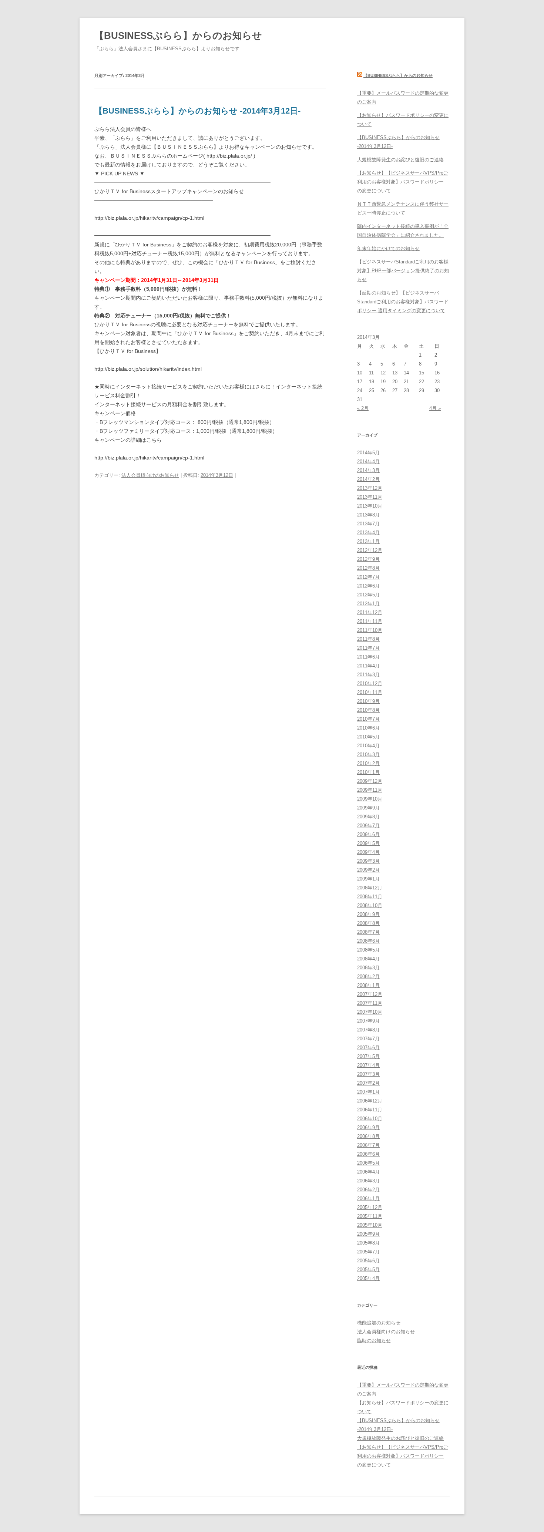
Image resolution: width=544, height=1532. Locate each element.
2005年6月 (368, 1260)
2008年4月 (368, 959)
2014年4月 (368, 461)
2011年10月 (369, 630)
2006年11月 (369, 1109)
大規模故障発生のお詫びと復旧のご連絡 (400, 159)
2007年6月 (368, 1047)
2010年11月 (369, 692)
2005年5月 (368, 1269)
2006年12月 (369, 1101)
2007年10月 (369, 1012)
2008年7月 (368, 932)
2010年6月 (368, 728)
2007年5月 (368, 1056)
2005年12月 (369, 1207)
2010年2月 (368, 763)
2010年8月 (368, 710)
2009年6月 (368, 834)
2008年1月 (368, 985)
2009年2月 (368, 870)
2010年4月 (368, 745)
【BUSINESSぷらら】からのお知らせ (178, 35)
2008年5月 (368, 950)
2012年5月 (368, 594)
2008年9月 (368, 914)
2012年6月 (368, 586)
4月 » (435, 408)
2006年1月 (368, 1198)
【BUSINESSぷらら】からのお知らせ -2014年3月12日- (197, 110)
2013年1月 (368, 541)
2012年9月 (368, 559)
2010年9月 (368, 701)
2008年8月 (368, 923)
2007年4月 (368, 1065)
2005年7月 (368, 1252)
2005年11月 (369, 1216)
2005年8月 (368, 1243)
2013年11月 (369, 497)
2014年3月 (368, 470)
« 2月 (363, 408)
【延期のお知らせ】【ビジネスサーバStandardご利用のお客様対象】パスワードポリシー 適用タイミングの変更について (403, 301)
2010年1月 (368, 772)
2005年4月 (368, 1278)
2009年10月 (369, 799)
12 (383, 373)
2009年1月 (368, 879)
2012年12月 (369, 550)
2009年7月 (368, 825)
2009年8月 (368, 816)
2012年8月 (368, 568)
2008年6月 (368, 941)
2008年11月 (369, 896)
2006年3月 (368, 1180)
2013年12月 (369, 488)
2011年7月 (368, 648)
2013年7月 (368, 523)
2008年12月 (369, 887)
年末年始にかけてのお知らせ (388, 248)
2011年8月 (368, 639)
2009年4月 (368, 852)
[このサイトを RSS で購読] (359, 75)
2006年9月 (368, 1127)
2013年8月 (368, 515)
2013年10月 (369, 506)
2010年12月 (369, 683)
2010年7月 (368, 719)
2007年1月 (368, 1092)
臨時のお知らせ (374, 1340)
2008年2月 (368, 976)
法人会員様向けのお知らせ (150, 475)
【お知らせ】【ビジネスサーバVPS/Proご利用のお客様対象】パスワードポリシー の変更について (402, 181)
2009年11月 (369, 790)
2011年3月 (368, 674)
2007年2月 (368, 1083)
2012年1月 (368, 603)
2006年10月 (369, 1118)
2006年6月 (368, 1154)
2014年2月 (368, 479)
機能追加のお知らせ (378, 1323)
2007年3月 (368, 1074)
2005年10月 (369, 1225)
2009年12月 (369, 781)
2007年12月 (369, 994)
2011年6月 (368, 657)
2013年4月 (368, 532)
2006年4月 (368, 1172)
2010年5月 (368, 737)
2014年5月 (368, 452)
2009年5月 (368, 843)
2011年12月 (369, 612)
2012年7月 (368, 577)
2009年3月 (368, 861)
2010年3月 (368, 754)
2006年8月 (368, 1136)
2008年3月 (368, 967)
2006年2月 (368, 1189)
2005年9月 (368, 1234)
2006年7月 (368, 1145)
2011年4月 (368, 666)
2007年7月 (368, 1038)
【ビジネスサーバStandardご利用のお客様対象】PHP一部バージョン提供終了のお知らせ (403, 270)
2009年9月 (368, 808)
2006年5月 (368, 1163)
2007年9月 (368, 1021)
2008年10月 (369, 905)
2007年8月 (368, 1030)
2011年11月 (369, 621)
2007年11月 (369, 1003)
